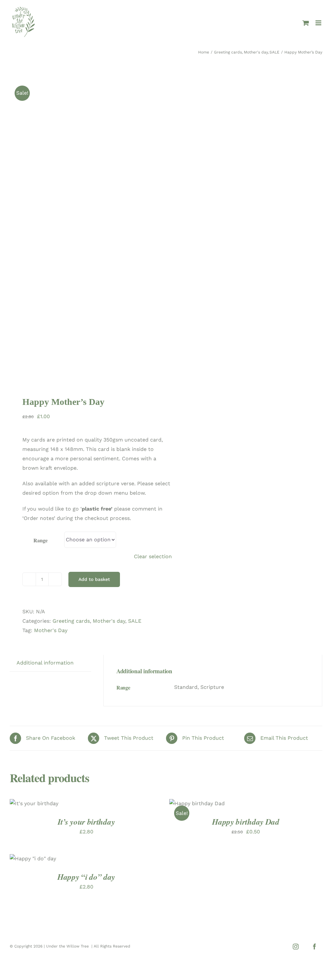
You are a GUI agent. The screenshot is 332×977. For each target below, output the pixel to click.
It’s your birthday (86, 821)
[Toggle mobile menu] (318, 22)
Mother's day (109, 621)
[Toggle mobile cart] (305, 22)
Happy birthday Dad (245, 821)
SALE (134, 621)
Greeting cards (71, 621)
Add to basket (94, 579)
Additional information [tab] (45, 663)
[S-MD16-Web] (85, 229)
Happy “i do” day (86, 876)
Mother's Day (50, 630)
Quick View (202, 808)
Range (40, 540)
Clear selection (153, 556)
